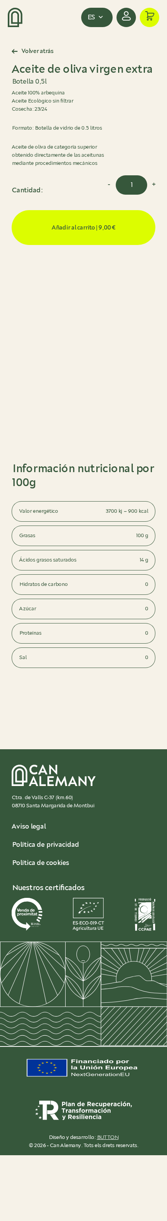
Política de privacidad (45, 844)
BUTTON (107, 1137)
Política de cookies (40, 863)
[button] (149, 17)
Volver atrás (37, 51)
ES (91, 17)
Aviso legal (28, 826)
